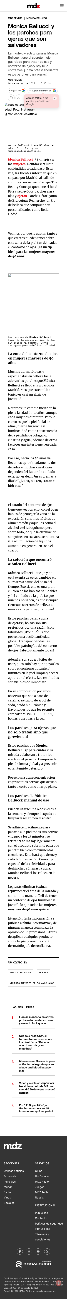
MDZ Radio (42, 1181)
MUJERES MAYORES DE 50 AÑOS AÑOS (32, 983)
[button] (62, 5)
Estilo (7, 1192)
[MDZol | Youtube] (38, 1251)
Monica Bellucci (20, 972)
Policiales (10, 1181)
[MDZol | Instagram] (29, 1251)
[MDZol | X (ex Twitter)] (47, 1251)
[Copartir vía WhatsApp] (11, 97)
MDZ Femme (15, 80)
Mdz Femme (15, 18)
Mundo (8, 1187)
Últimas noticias (14, 1171)
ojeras (43, 972)
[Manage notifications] (58, 1283)
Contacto (40, 1218)
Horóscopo (42, 1176)
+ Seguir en (15, 90)
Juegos (39, 1187)
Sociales (9, 1203)
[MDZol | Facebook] (20, 1251)
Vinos (7, 1197)
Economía (10, 1176)
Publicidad (41, 1213)
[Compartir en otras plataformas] (19, 97)
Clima (38, 1171)
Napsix (39, 1197)
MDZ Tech (41, 1192)
